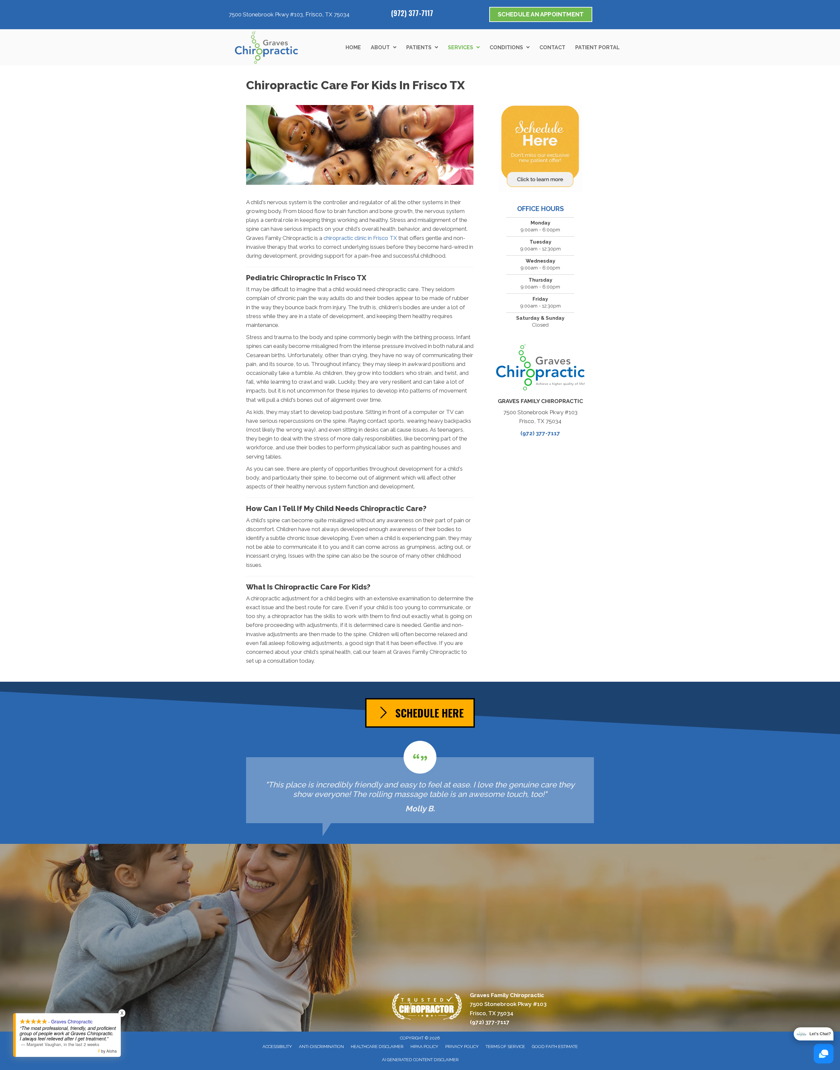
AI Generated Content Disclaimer (420, 1059)
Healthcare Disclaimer (377, 1046)
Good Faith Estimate (555, 1046)
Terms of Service (505, 1046)
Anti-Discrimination (321, 1046)
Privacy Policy (462, 1046)
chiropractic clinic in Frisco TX (360, 238)
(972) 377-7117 (412, 13)
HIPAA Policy (424, 1046)
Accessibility (277, 1046)
